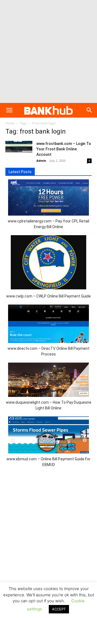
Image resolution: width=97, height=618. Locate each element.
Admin (41, 160)
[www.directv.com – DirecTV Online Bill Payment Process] (48, 325)
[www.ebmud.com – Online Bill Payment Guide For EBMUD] (48, 435)
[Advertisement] (48, 51)
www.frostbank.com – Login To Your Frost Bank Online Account (63, 149)
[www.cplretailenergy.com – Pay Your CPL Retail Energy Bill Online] (48, 198)
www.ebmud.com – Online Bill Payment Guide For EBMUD (48, 462)
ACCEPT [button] (59, 609)
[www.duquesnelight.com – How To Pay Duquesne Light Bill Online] (48, 381)
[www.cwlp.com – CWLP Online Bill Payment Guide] (48, 263)
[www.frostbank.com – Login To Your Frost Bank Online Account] (18, 147)
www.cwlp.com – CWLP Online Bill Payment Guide (48, 296)
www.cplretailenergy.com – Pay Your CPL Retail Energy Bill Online (48, 224)
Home (10, 123)
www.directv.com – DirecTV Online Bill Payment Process (48, 351)
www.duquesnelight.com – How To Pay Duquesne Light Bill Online (48, 405)
